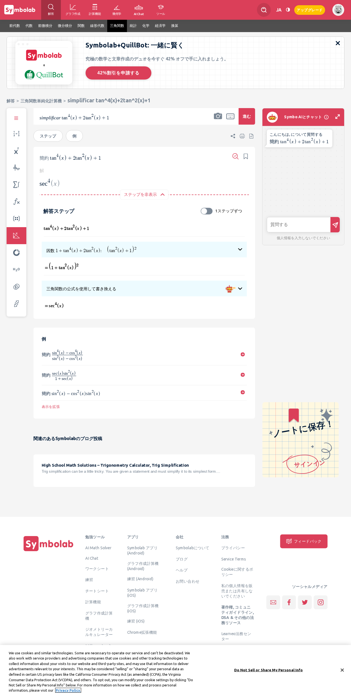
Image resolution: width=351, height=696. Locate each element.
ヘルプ (182, 570)
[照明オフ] (288, 9)
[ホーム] (48, 551)
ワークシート (97, 568)
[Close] (342, 670)
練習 (89, 579)
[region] (175, 670)
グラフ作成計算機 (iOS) (143, 608)
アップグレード (310, 9)
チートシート (97, 590)
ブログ (182, 559)
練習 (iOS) (136, 621)
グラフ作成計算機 (99, 615)
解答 (11, 100)
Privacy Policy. (68, 690)
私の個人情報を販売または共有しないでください (237, 590)
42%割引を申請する (118, 73)
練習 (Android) (140, 579)
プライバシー (233, 547)
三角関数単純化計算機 (41, 100)
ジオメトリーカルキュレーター (99, 631)
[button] (218, 120)
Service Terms (233, 559)
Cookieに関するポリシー (237, 572)
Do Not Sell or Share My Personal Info (268, 670)
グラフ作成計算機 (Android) (143, 566)
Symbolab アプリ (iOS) (142, 592)
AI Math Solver (98, 547)
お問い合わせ (187, 581)
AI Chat (91, 558)
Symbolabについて (192, 547)
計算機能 (93, 602)
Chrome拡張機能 (142, 632)
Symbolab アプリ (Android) (142, 550)
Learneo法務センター (236, 636)
